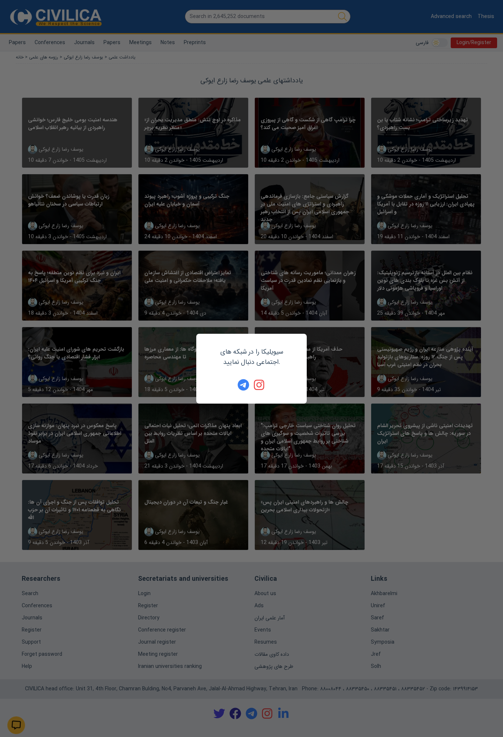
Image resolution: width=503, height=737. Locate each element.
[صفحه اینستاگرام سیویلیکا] (259, 385)
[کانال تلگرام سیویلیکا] (243, 385)
